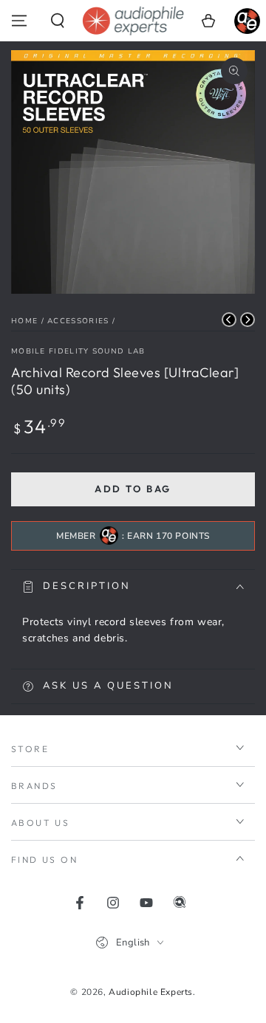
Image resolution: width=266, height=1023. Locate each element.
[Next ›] (247, 319)
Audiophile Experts (151, 992)
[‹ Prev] (229, 319)
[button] (57, 20)
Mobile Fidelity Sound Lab (78, 351)
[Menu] (19, 20)
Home (24, 321)
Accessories (78, 321)
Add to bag (133, 489)
